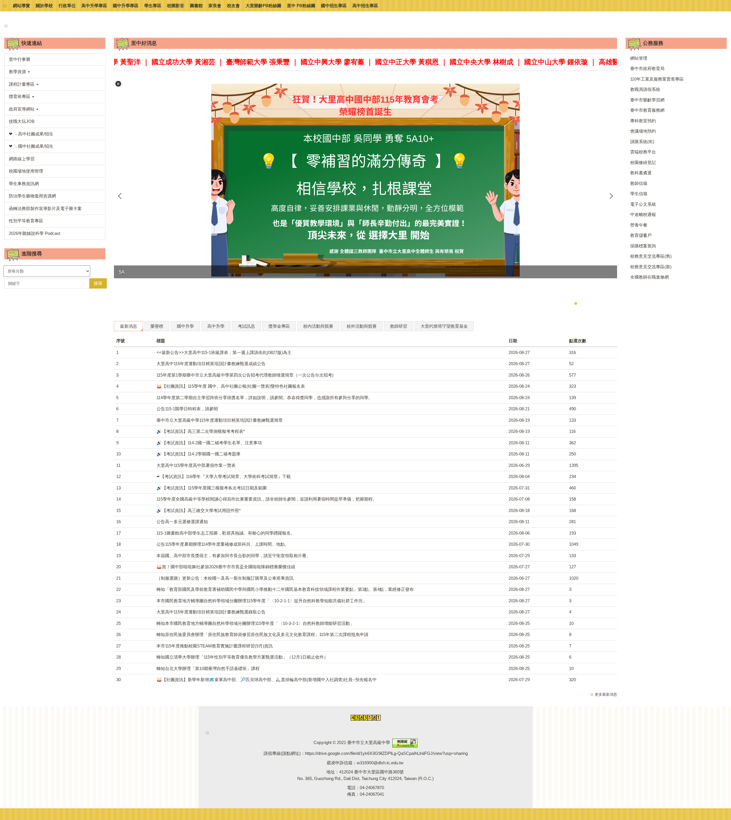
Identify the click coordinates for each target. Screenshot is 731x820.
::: (5, 5)
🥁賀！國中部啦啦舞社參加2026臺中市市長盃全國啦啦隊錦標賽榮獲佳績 (225, 566)
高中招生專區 (365, 5)
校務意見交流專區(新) (651, 266)
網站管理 (638, 58)
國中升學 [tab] (185, 326)
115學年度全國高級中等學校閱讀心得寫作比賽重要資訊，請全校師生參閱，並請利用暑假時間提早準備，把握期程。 (266, 499)
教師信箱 (638, 183)
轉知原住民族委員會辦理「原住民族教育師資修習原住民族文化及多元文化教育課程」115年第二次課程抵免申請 (262, 634)
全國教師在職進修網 (649, 277)
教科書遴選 (641, 172)
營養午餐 (638, 225)
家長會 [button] (214, 5)
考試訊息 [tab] (246, 326)
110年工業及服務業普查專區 (657, 79)
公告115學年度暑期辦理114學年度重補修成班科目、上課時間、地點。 (222, 544)
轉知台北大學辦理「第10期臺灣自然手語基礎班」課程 (208, 668)
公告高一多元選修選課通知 (182, 521)
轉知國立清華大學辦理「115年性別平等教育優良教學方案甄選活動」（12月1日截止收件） (242, 657)
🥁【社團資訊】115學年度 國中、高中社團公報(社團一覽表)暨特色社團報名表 (230, 386)
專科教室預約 (643, 120)
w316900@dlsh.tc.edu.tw (380, 762)
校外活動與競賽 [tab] (362, 326)
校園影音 (175, 5)
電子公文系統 (643, 204)
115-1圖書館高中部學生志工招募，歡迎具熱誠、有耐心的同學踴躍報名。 (225, 533)
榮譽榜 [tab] (156, 326)
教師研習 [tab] (398, 326)
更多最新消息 (606, 694)
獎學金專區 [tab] (279, 326)
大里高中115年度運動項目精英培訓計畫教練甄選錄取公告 (211, 611)
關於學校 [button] (44, 5)
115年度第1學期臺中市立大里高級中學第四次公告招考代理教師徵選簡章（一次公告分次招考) (245, 375)
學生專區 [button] (152, 5)
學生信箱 (638, 193)
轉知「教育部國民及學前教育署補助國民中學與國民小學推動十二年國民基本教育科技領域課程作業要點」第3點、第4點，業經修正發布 (285, 589)
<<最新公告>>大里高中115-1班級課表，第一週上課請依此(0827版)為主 (224, 352)
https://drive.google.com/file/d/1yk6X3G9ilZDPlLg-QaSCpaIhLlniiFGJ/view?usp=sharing (386, 753)
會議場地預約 (643, 131)
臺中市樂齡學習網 (647, 99)
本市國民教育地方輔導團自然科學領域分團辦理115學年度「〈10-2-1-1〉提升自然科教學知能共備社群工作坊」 (261, 600)
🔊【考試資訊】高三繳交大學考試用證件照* (198, 510)
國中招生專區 (334, 5)
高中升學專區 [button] (94, 5)
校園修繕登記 (643, 162)
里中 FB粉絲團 (301, 5)
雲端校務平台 (643, 151)
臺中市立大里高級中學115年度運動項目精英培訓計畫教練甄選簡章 (219, 420)
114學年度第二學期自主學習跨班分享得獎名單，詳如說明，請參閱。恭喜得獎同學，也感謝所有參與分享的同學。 (264, 397)
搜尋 (98, 283)
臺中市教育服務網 (647, 110)
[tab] (553, 303)
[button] (55, 72)
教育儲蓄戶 (641, 235)
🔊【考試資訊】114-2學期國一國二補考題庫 (198, 453)
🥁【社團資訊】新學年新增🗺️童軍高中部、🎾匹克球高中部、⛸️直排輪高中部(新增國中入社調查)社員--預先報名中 (266, 679)
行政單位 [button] (67, 5)
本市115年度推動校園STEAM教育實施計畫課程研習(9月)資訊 (214, 645)
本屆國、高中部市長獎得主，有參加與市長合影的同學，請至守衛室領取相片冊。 (233, 555)
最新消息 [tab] (128, 326)
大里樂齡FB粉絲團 (263, 5)
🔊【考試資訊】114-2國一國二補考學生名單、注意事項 (209, 442)
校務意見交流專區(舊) (651, 256)
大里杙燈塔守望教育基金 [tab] (444, 326)
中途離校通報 (643, 214)
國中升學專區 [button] (125, 5)
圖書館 (196, 5)
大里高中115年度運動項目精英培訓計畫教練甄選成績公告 (211, 363)
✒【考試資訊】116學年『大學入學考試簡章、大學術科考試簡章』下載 (223, 476)
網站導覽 (21, 5)
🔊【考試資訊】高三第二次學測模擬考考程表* (200, 431)
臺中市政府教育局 (647, 68)
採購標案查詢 (643, 245)
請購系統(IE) (642, 141)
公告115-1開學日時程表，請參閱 (187, 408)
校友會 (233, 5)
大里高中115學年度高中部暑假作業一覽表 (196, 465)
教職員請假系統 (645, 89)
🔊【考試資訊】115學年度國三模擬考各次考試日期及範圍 (211, 487)
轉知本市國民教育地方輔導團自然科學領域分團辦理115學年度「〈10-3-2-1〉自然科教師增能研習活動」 (255, 623)
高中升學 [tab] (215, 326)
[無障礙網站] (404, 742)
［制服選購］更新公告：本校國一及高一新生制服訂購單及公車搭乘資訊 (225, 578)
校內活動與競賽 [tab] (318, 326)
